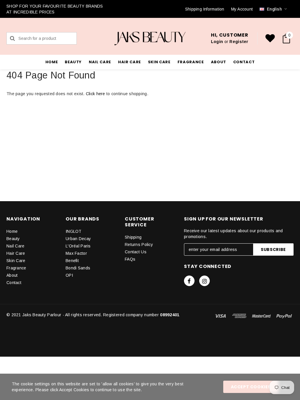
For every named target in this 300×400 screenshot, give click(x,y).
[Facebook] (189, 281)
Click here (96, 93)
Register (238, 41)
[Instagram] (204, 281)
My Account (242, 9)
